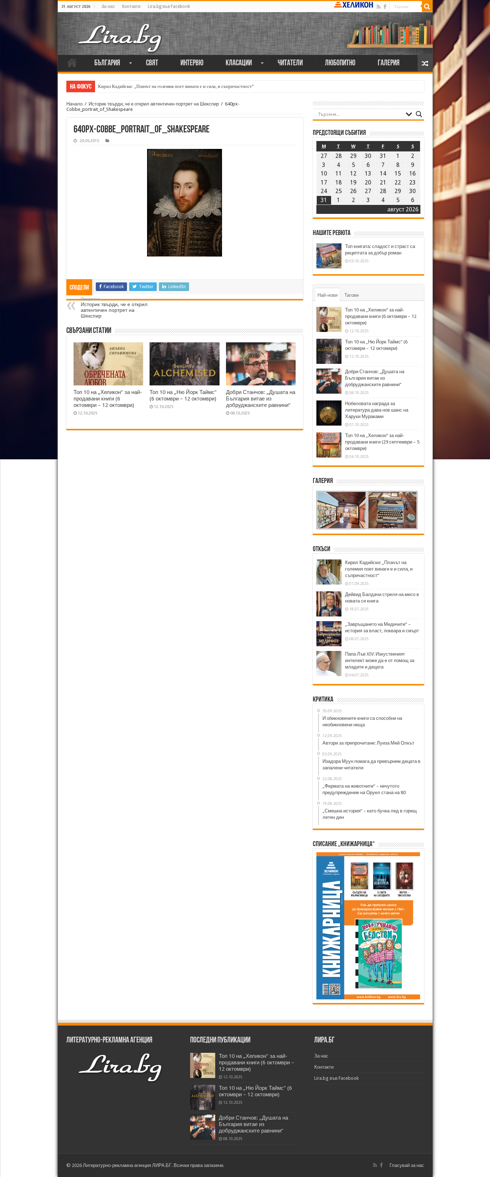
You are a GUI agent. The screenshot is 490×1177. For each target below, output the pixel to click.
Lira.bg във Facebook (169, 6)
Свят (152, 63)
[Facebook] (385, 7)
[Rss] (378, 7)
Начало (72, 62)
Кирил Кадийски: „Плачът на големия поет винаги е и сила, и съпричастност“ (176, 86)
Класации (239, 63)
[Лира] (120, 37)
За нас (108, 6)
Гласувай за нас (407, 1165)
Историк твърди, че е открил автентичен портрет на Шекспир (154, 104)
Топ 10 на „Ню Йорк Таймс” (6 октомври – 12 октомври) (183, 395)
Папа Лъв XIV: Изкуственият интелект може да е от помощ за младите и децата (379, 660)
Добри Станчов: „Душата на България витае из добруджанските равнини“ (260, 398)
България (107, 63)
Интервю (191, 63)
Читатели (290, 63)
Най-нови (327, 295)
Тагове (351, 295)
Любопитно (340, 63)
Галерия (389, 63)
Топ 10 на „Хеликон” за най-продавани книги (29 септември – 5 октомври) (382, 442)
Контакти (131, 6)
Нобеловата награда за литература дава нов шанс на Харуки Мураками (376, 410)
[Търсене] (427, 6)
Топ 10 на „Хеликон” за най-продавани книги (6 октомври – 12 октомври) (108, 398)
